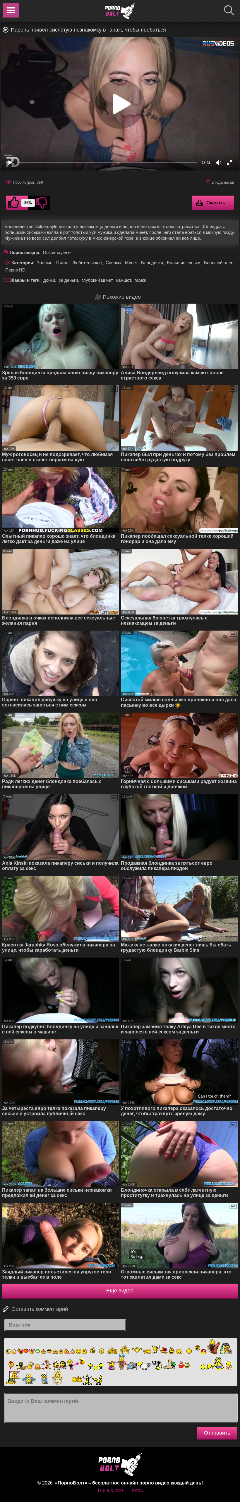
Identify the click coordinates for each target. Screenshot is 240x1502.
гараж (140, 280)
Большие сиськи (183, 262)
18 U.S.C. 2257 (110, 1491)
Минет (131, 262)
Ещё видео (119, 1291)
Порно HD (15, 269)
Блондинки (152, 262)
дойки (49, 280)
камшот (123, 280)
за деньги (68, 280)
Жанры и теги (25, 280)
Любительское (87, 262)
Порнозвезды (24, 252)
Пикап (62, 262)
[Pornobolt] (120, 11)
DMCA (137, 1491)
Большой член (218, 262)
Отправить (217, 1433)
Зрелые (44, 262)
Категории (22, 262)
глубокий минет (97, 280)
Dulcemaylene (57, 252)
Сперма (113, 262)
